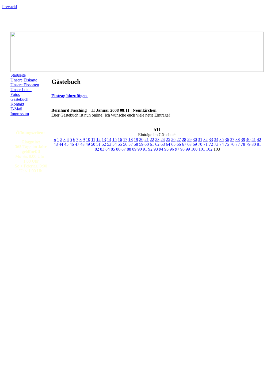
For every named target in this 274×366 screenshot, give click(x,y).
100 (194, 149)
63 (163, 144)
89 (134, 149)
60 (146, 144)
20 (141, 139)
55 (120, 144)
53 (109, 144)
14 (109, 139)
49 (88, 144)
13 (104, 139)
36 (227, 139)
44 (61, 144)
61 (152, 144)
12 (98, 139)
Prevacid (9, 6)
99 (188, 149)
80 (254, 144)
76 (232, 144)
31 (200, 139)
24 (163, 139)
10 (88, 139)
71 (205, 144)
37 (232, 139)
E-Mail (16, 109)
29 (189, 139)
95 (166, 149)
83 (102, 149)
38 (237, 139)
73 (216, 144)
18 (130, 139)
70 (200, 144)
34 (216, 139)
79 (248, 144)
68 (189, 144)
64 (168, 144)
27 (179, 139)
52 (104, 144)
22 (152, 139)
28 (184, 139)
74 (221, 144)
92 (150, 149)
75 (227, 144)
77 (237, 144)
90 (140, 149)
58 (136, 144)
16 (120, 139)
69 (195, 144)
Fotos (15, 94)
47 (77, 144)
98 (182, 149)
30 (195, 139)
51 (98, 144)
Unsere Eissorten (24, 85)
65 (173, 144)
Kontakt (17, 104)
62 (157, 144)
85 (113, 149)
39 (243, 139)
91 (145, 149)
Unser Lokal (21, 89)
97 (177, 149)
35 (221, 139)
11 (93, 139)
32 (205, 139)
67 (184, 144)
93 (156, 149)
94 (161, 149)
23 (157, 139)
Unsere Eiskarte (23, 80)
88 (129, 149)
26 (173, 139)
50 (93, 144)
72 (211, 144)
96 (172, 149)
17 (125, 139)
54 (114, 144)
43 (56, 144)
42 (259, 139)
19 (136, 139)
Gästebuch (19, 99)
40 (248, 139)
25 (168, 139)
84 (107, 149)
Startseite (18, 75)
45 (66, 144)
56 (125, 144)
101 (202, 149)
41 (254, 139)
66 (179, 144)
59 (141, 144)
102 (209, 149)
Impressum (19, 113)
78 (243, 144)
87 (123, 149)
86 (118, 149)
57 (130, 144)
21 (146, 139)
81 (259, 144)
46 (72, 144)
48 (82, 144)
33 (211, 139)
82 (97, 149)
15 (114, 139)
